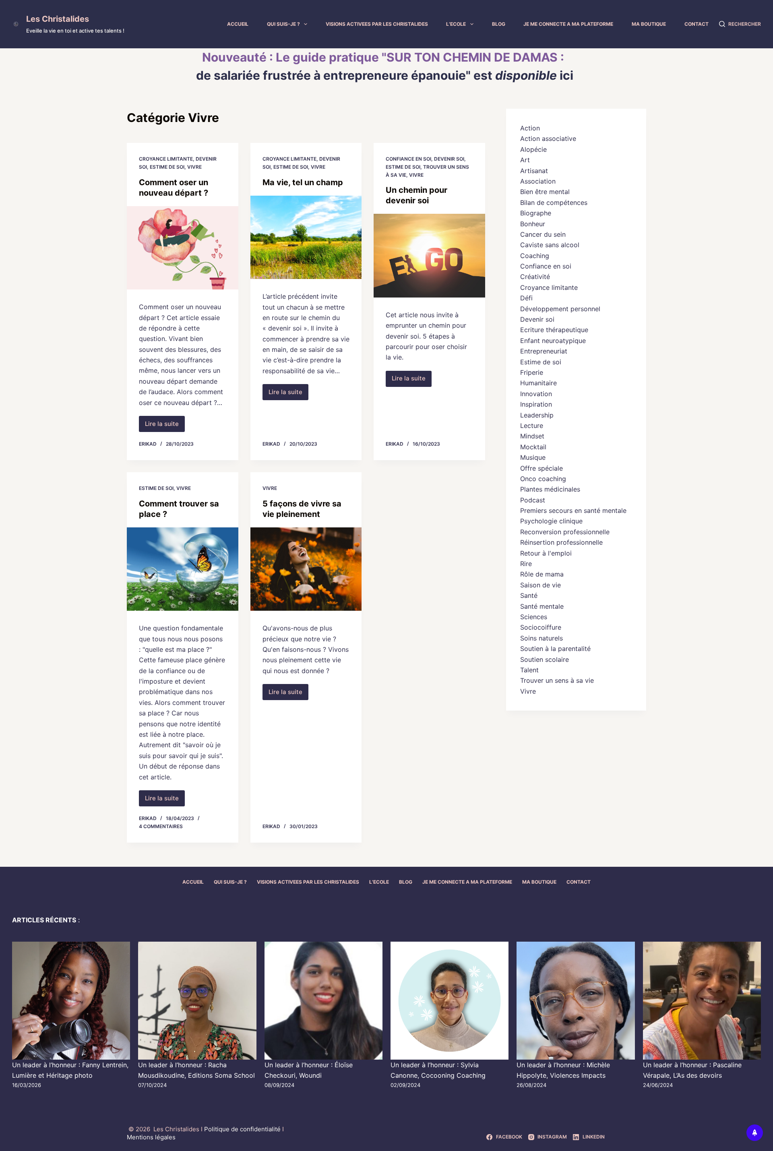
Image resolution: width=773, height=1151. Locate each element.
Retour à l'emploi (546, 553)
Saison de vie (540, 585)
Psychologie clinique (551, 521)
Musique (533, 457)
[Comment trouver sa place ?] (182, 569)
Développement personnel (560, 309)
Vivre (194, 167)
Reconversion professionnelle (565, 532)
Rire (526, 564)
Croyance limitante (166, 159)
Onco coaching (543, 479)
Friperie (531, 372)
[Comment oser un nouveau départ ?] (182, 248)
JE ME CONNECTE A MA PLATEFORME (568, 24)
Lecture (531, 426)
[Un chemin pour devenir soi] (429, 256)
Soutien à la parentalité (555, 649)
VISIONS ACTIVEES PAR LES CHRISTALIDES (377, 24)
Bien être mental (545, 192)
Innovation (536, 394)
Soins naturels (541, 638)
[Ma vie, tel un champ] (306, 237)
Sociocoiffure (540, 627)
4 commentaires (161, 826)
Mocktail (533, 447)
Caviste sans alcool (549, 245)
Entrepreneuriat (543, 351)
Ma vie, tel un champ (302, 182)
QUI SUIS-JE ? (283, 24)
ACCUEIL (237, 24)
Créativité (535, 277)
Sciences (533, 617)
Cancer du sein (543, 234)
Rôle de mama (542, 574)
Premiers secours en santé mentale (573, 510)
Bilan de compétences (553, 202)
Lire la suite (165, 426)
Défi (526, 298)
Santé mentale (542, 606)
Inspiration (536, 404)
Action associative (548, 138)
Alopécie (533, 149)
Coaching (534, 256)
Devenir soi (449, 159)
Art (525, 160)
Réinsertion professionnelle (561, 542)
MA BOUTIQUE (649, 24)
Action (530, 128)
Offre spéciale (541, 468)
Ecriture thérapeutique (554, 330)
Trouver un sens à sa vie (557, 680)
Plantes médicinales (550, 489)
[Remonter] (754, 1132)
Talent (529, 670)
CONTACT (696, 24)
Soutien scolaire (544, 659)
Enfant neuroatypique (553, 341)
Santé (528, 595)
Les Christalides (57, 19)
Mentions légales (151, 1137)
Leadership (537, 415)
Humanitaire (538, 383)
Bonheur (532, 224)
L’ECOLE (456, 24)
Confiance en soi (408, 159)
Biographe (535, 213)
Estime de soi (167, 167)
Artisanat (534, 171)
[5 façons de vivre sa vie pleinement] (306, 569)
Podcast (532, 500)
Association (538, 181)
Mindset (532, 436)
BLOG (498, 24)
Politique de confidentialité (243, 1129)
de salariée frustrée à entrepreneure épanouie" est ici (384, 75)
